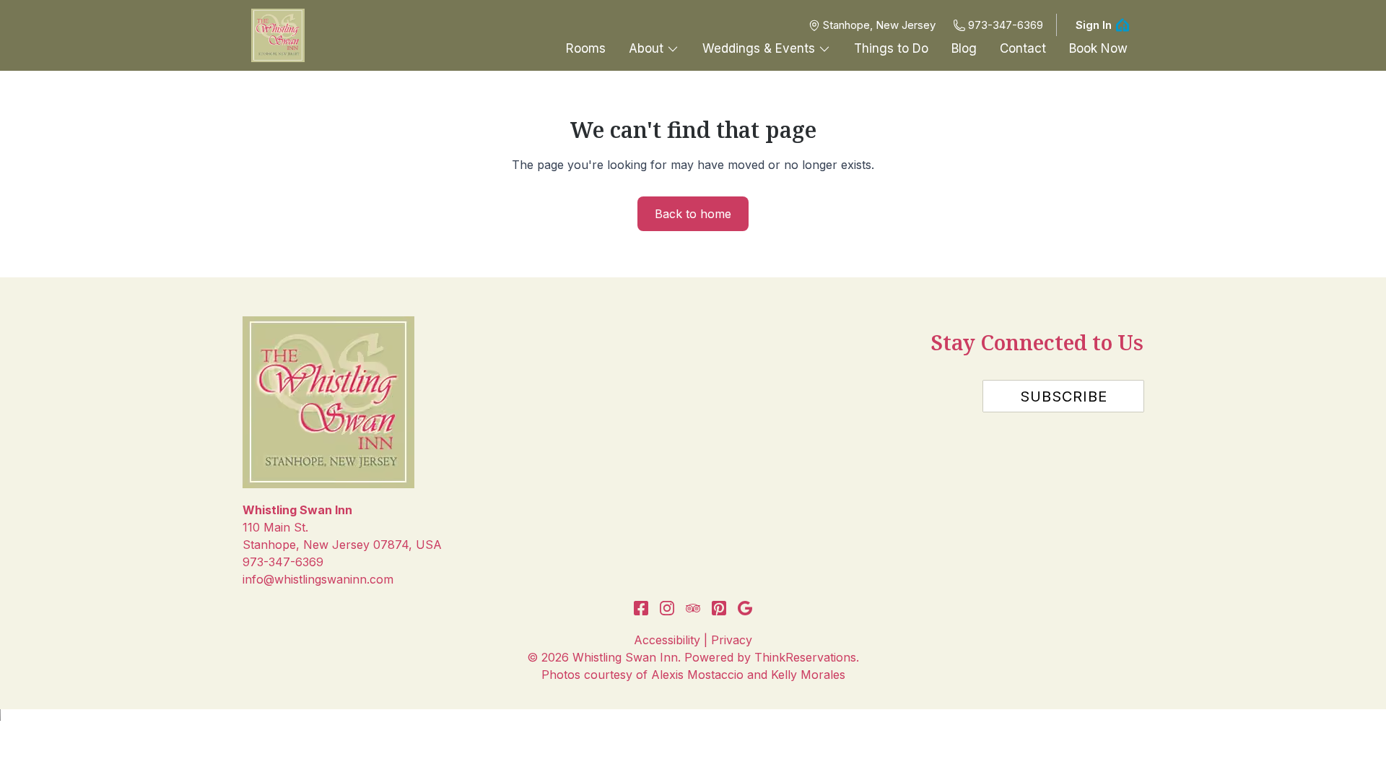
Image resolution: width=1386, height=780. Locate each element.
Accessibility (667, 640)
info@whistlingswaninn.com (318, 579)
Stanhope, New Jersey (879, 25)
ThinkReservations (805, 657)
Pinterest (719, 608)
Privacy (731, 640)
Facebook (641, 608)
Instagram (667, 608)
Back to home (693, 214)
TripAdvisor (693, 608)
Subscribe (1063, 396)
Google (745, 608)
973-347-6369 (1005, 25)
